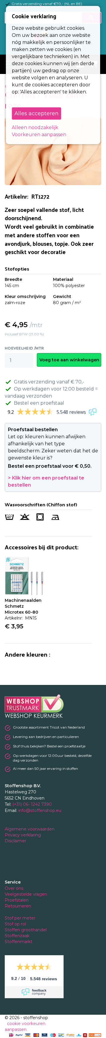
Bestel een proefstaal (39, 403)
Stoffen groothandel (26, 929)
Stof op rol (16, 924)
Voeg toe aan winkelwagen (69, 360)
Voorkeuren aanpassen (39, 134)
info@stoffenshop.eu (39, 810)
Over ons (14, 888)
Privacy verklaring (23, 835)
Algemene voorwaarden (30, 829)
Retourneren (18, 906)
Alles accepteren (36, 113)
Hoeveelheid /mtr (24, 348)
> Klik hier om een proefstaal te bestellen (46, 481)
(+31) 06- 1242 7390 (32, 804)
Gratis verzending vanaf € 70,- (49, 382)
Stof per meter (21, 918)
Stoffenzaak (18, 935)
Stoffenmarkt (18, 941)
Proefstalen (17, 900)
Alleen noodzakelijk (35, 127)
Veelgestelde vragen (26, 894)
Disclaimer (16, 840)
